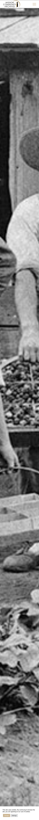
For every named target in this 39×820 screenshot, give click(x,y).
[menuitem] (33, 4)
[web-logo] (16, 4)
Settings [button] (14, 815)
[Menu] (33, 4)
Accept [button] (6, 815)
